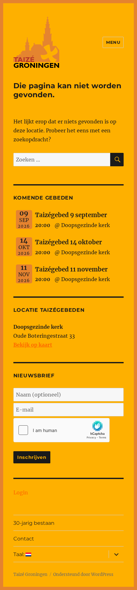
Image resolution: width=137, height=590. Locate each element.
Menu (113, 42)
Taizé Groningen (30, 574)
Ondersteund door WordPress (83, 574)
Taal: (19, 554)
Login (20, 492)
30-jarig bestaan (33, 523)
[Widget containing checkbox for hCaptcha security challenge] (61, 430)
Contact (23, 539)
